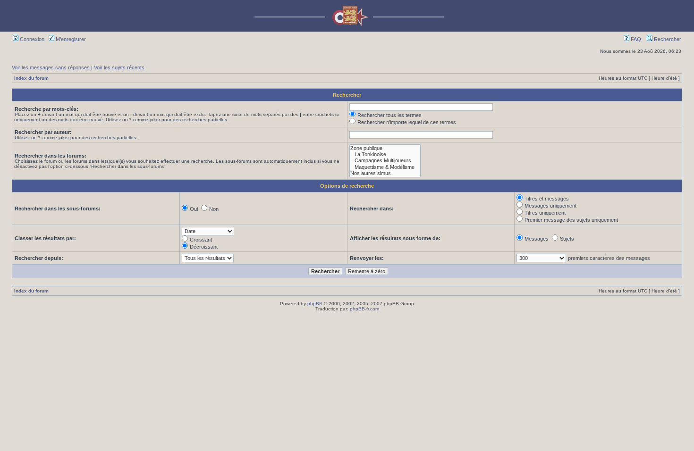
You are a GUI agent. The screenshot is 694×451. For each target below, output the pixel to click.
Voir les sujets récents (119, 67)
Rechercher (666, 39)
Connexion (31, 39)
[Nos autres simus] (385, 173)
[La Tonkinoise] (385, 154)
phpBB (314, 303)
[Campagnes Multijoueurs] (385, 161)
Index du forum (31, 78)
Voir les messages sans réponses (51, 67)
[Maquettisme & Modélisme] (385, 167)
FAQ (635, 39)
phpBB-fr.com (364, 308)
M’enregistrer (70, 39)
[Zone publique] (385, 148)
